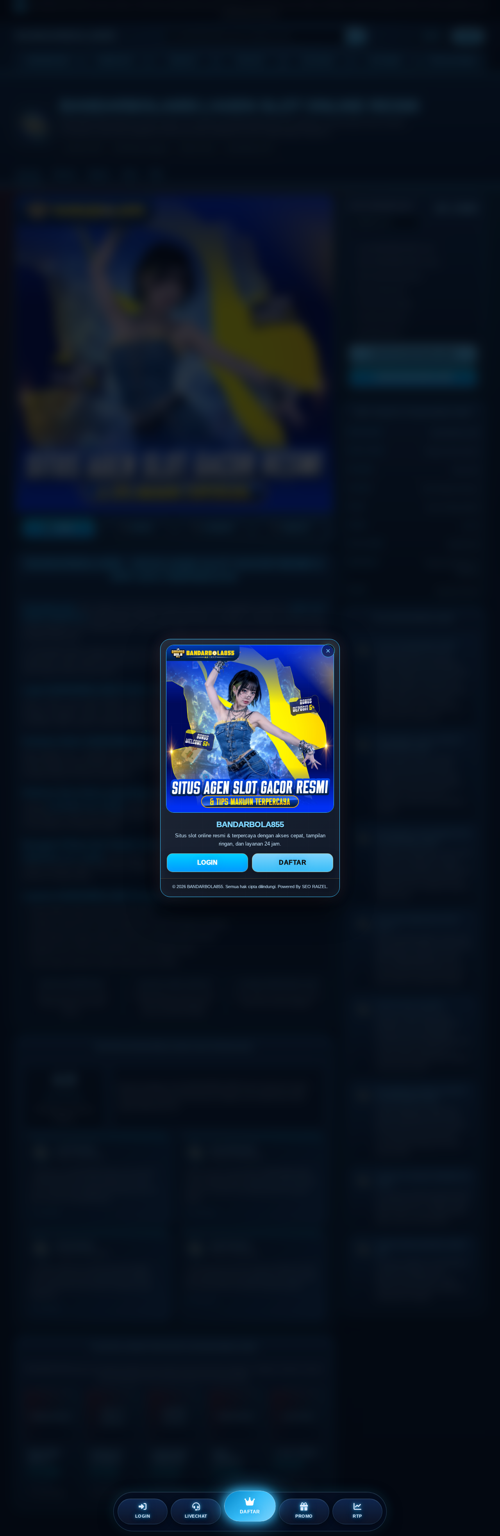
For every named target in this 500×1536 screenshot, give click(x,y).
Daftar (292, 862)
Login (207, 862)
